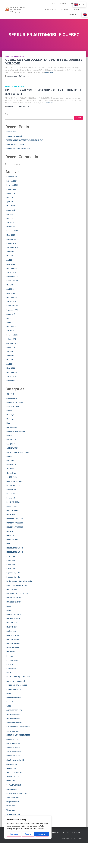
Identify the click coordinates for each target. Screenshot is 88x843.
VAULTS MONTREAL (13, 797)
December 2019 (11, 239)
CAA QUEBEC (10, 444)
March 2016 (10, 368)
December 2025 (11, 177)
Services (63, 4)
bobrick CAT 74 (11, 427)
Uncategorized (11, 789)
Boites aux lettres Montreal (15, 431)
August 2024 (10, 193)
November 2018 (12, 281)
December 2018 (11, 276)
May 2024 (9, 197)
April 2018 (10, 289)
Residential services (13, 702)
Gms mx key (10, 556)
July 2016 (9, 351)
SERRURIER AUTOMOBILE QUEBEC (18, 735)
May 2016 (9, 360)
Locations (64, 9)
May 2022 (9, 218)
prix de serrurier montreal (15, 681)
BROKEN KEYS (11, 440)
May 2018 (9, 285)
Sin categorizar (11, 764)
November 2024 (12, 185)
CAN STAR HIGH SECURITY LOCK (17, 452)
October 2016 (11, 339)
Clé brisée (10, 460)
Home (53, 4)
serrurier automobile (13, 731)
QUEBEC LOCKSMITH (13, 689)
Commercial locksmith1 (14, 136)
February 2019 (11, 268)
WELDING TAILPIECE (13, 814)
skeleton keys (11, 768)
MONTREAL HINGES (13, 635)
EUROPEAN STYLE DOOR (14, 519)
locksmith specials (13, 619)
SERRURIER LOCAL (12, 739)
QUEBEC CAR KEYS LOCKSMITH (14, 56)
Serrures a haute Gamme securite (18, 727)
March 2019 (10, 264)
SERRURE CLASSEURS (14, 722)
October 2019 (11, 243)
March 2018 (10, 293)
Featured (9, 531)
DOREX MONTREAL (12, 502)
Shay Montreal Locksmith (15, 760)
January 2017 (11, 331)
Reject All (28, 834)
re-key (8, 693)
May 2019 (9, 256)
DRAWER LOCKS (11, 506)
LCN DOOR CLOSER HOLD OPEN (17, 594)
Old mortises (11, 668)
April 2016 (10, 364)
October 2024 (11, 189)
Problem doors (11, 132)
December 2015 (11, 381)
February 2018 (11, 297)
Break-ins (9, 435)
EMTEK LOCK (10, 515)
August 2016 (10, 347)
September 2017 (12, 310)
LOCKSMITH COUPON (13, 614)
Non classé (10, 656)
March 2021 (10, 227)
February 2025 (11, 181)
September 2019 (12, 247)
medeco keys (11, 631)
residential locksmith (13, 698)
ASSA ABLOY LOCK (12, 406)
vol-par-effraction (12, 802)
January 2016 (11, 376)
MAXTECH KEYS (11, 623)
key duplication (11, 589)
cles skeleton (11, 473)
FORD (8, 544)
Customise (14, 834)
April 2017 (10, 322)
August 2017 (10, 314)
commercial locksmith (14, 481)
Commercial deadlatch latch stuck (18, 148)
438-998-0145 (11, 394)
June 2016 (10, 356)
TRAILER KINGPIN (12, 777)
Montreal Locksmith (13, 639)
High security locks (13, 573)
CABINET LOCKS (12, 448)
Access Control (50, 9)
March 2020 (10, 235)
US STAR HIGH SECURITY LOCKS (17, 793)
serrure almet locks (13, 714)
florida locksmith (12, 539)
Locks (8, 606)
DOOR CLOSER (11, 494)
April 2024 (10, 202)
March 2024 (10, 206)
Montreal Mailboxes (13, 648)
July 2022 (9, 214)
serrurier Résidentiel (13, 752)
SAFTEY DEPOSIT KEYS (14, 710)
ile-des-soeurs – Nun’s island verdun (19, 581)
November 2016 (12, 335)
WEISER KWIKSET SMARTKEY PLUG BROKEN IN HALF (24, 140)
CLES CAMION (11, 465)
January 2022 (11, 222)
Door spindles (11, 498)
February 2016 (11, 372)
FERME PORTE (11, 535)
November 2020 (12, 231)
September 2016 (12, 343)
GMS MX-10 (10, 560)
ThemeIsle (79, 838)
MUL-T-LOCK (10, 652)
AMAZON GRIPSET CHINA (15, 144)
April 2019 (10, 260)
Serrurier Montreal (13, 743)
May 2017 (9, 318)
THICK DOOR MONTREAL (14, 772)
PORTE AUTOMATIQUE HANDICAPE (18, 677)
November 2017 (12, 306)
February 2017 (11, 326)
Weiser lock (10, 806)
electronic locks (12, 510)
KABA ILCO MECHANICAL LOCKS (17, 585)
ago (25, 76)
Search (7, 114)
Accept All (42, 834)
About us (77, 9)
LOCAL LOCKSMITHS (13, 598)
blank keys (10, 415)
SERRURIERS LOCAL (13, 756)
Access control (11, 398)
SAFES (8, 706)
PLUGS (8, 673)
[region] (28, 827)
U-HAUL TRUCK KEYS (13, 785)
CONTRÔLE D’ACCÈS (13, 485)
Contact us (73, 15)
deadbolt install (11, 489)
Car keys (9, 456)
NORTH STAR (10, 664)
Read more (49, 72)
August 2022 (10, 210)
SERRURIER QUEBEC (13, 747)
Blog (8, 423)
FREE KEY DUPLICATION (14, 548)
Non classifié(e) (12, 660)
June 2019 (10, 252)
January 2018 (11, 301)
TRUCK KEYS (10, 781)
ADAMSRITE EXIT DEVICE (15, 402)
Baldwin (9, 410)
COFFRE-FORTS (11, 477)
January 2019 (11, 272)
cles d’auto (10, 469)
